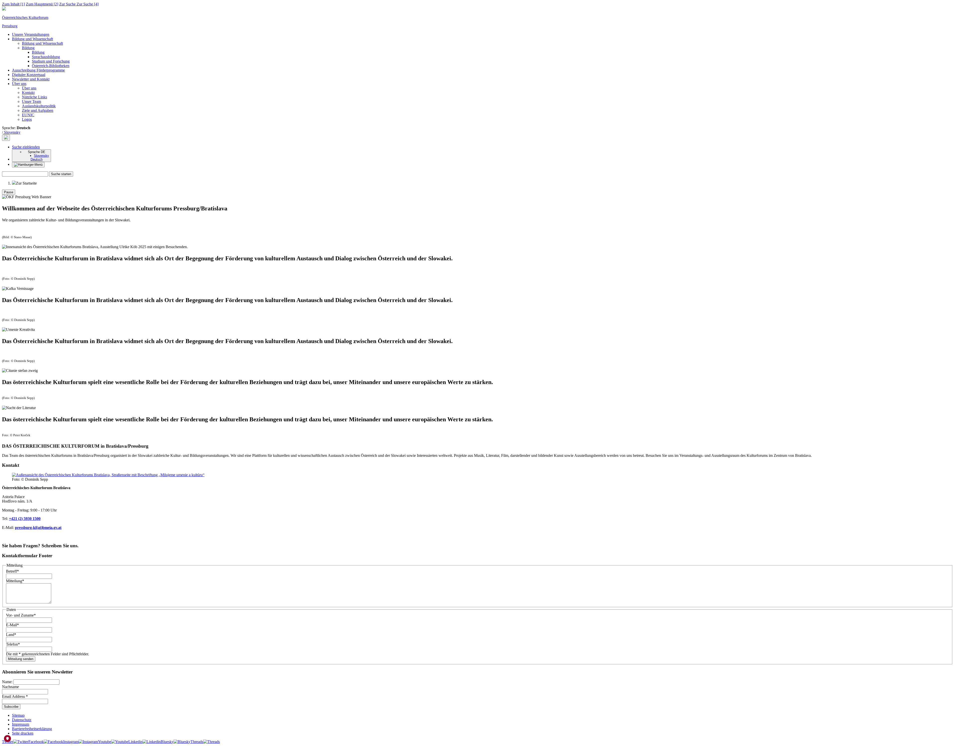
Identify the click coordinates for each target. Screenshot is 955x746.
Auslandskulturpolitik (39, 106)
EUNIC (28, 115)
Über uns (19, 83)
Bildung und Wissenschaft (32, 39)
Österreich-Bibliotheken (50, 66)
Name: (7, 682)
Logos (27, 119)
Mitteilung (15, 581)
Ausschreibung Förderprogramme (38, 70)
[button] (26, 147)
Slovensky (11, 132)
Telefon (13, 644)
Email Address (15, 696)
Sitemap (18, 715)
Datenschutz (21, 720)
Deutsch (37, 159)
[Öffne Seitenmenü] (28, 164)
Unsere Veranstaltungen (30, 34)
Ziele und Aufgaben (37, 110)
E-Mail (12, 625)
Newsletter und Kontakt (30, 79)
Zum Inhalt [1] (13, 4)
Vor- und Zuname (21, 615)
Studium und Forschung (51, 61)
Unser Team (31, 101)
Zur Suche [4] (78, 4)
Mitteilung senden (20, 659)
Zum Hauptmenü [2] (42, 4)
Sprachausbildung (46, 57)
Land (11, 634)
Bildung (28, 48)
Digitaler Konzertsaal (28, 75)
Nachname (10, 687)
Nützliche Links (34, 97)
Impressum (20, 724)
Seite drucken (22, 733)
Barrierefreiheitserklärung (32, 729)
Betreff (12, 571)
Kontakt (28, 92)
